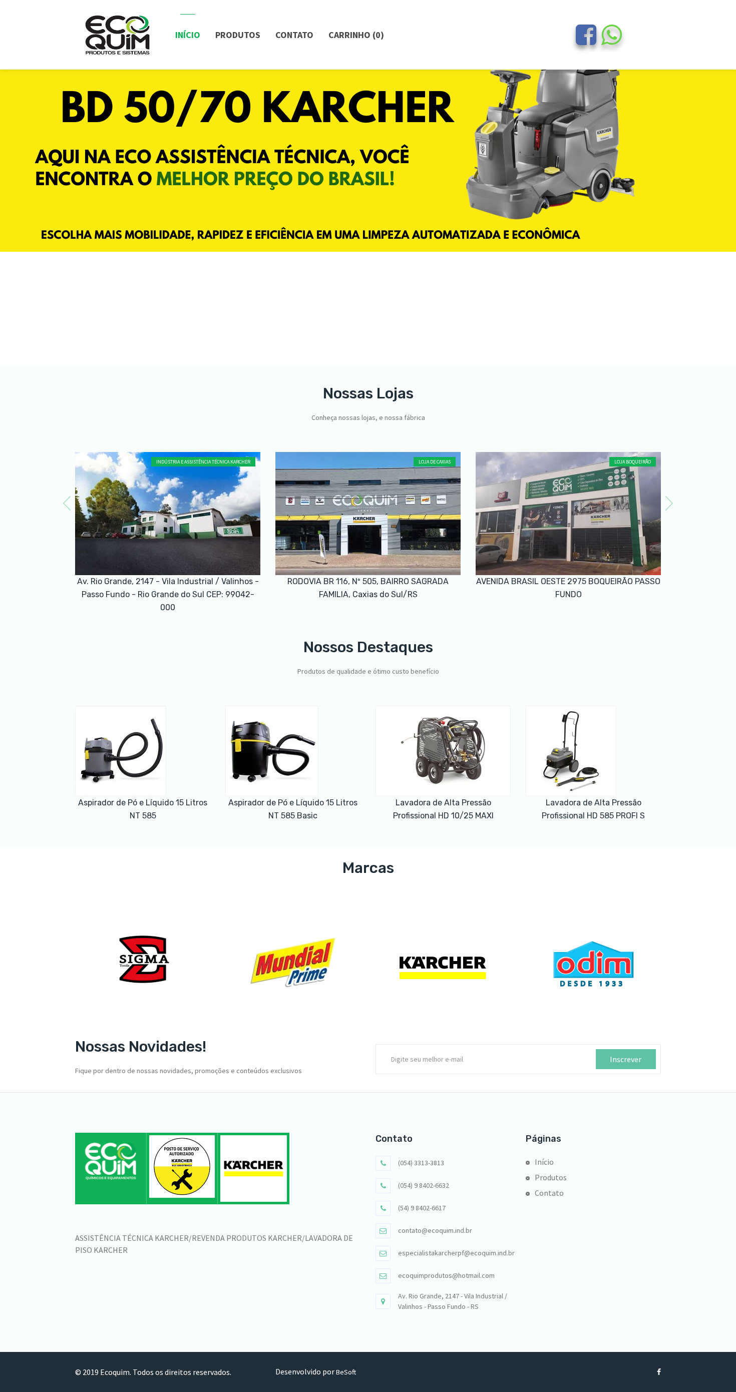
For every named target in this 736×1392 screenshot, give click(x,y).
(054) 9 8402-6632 (423, 1185)
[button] (362, 347)
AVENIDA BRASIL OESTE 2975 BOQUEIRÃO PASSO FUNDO (568, 588)
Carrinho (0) (356, 35)
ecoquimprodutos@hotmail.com (446, 1275)
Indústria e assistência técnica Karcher (203, 461)
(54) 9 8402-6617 (422, 1207)
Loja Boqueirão (632, 461)
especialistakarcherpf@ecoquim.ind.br (456, 1252)
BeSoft (346, 1371)
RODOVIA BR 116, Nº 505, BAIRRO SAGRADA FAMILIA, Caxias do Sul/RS (368, 588)
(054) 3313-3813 (421, 1162)
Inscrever (625, 1059)
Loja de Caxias (435, 461)
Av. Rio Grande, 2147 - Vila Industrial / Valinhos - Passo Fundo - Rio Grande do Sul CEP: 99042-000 (168, 595)
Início (187, 35)
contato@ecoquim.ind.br (435, 1230)
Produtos (237, 35)
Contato (294, 35)
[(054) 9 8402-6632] (611, 41)
